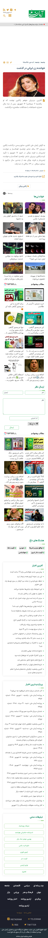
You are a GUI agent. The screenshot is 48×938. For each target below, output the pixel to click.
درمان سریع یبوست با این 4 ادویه (30, 629)
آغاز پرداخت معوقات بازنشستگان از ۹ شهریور (26, 805)
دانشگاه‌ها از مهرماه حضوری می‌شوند (38, 277)
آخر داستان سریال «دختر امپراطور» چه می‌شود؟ (26, 691)
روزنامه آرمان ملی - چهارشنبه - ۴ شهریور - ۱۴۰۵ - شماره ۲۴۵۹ (25, 767)
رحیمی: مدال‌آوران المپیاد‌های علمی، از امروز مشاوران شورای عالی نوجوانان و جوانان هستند (24, 738)
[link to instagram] (11, 10)
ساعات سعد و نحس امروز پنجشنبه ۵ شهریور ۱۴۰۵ (24, 773)
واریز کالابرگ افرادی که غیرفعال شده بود (28, 655)
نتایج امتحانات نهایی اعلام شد (31, 651)
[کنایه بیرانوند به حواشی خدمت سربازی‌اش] (13, 248)
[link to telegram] (15, 10)
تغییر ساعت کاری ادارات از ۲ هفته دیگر (29, 791)
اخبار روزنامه (12, 899)
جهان (39, 892)
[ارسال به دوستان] (7, 62)
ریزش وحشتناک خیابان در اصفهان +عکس (27, 633)
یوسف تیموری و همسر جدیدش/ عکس (36, 217)
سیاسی (27, 885)
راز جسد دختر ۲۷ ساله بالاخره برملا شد (29, 638)
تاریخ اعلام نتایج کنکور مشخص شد (29, 660)
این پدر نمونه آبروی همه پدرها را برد (29, 576)
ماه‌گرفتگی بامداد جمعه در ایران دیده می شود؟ (35, 257)
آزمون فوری (24, 852)
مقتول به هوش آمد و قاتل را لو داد (30, 593)
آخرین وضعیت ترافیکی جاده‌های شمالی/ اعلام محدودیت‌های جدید (26, 671)
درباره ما (19, 912)
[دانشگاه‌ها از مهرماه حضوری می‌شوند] (35, 268)
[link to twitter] (8, 10)
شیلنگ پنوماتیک (24, 826)
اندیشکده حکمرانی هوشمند (24, 832)
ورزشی (16, 892)
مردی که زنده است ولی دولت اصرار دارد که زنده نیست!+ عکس (25, 600)
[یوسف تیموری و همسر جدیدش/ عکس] (35, 208)
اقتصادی (16, 885)
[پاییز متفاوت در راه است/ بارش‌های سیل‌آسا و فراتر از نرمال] (13, 268)
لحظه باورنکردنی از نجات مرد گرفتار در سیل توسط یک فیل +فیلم (23, 583)
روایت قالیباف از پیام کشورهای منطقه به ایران (26, 787)
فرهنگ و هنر (28, 892)
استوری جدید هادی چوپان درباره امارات (13, 237)
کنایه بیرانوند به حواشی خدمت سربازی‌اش (14, 257)
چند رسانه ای (38, 885)
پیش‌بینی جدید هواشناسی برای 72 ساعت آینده (26, 572)
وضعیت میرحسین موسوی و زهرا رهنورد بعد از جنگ (24, 778)
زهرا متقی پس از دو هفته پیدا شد (35, 237)
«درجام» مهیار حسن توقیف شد (31, 796)
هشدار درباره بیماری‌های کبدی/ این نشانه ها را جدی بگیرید (25, 24)
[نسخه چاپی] (4, 62)
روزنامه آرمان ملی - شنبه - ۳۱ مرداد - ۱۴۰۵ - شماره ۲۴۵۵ (24, 705)
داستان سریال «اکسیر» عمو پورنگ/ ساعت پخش (25, 711)
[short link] (11, 62)
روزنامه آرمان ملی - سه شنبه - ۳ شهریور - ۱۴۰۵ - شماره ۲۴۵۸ (23, 730)
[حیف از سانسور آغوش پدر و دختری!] (13, 208)
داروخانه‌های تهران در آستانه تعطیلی (29, 664)
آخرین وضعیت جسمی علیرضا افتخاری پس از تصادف (23, 752)
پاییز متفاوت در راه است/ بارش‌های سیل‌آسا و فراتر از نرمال (13, 277)
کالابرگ (24, 872)
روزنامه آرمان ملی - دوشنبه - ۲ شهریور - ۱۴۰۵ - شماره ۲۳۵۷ (23, 718)
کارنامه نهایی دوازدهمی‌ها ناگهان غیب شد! (27, 606)
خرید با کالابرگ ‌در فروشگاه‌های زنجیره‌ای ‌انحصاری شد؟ (25, 645)
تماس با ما (27, 912)
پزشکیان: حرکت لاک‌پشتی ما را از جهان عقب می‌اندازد (24, 800)
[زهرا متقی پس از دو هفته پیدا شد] (35, 228)
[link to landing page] (37, 13)
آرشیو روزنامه (26, 899)
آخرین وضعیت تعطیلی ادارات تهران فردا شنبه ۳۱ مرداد (23, 724)
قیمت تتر (24, 859)
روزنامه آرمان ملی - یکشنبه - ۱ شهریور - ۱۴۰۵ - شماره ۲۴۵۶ (24, 697)
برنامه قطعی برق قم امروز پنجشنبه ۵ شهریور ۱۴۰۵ (24, 782)
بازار (8, 892)
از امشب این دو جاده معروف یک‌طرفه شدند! (26, 611)
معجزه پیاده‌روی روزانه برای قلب (31, 624)
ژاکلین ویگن (23, 186)
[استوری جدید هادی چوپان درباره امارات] (13, 228)
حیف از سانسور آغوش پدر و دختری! (13, 217)
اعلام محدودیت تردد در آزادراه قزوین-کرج (28, 620)
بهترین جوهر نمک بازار (24, 839)
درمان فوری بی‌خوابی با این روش (30, 615)
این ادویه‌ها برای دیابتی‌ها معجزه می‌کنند (28, 589)
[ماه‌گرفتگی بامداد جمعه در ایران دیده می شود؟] (35, 248)
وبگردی (38, 899)
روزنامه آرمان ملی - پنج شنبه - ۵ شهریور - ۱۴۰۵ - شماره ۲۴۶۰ (25, 759)
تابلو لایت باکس (24, 846)
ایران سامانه (19, 936)
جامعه (43, 62)
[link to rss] (4, 10)
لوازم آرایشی (24, 865)
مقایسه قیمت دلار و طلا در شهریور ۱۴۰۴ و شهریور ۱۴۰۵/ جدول (25, 746)
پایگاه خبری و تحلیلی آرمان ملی (12, 929)
